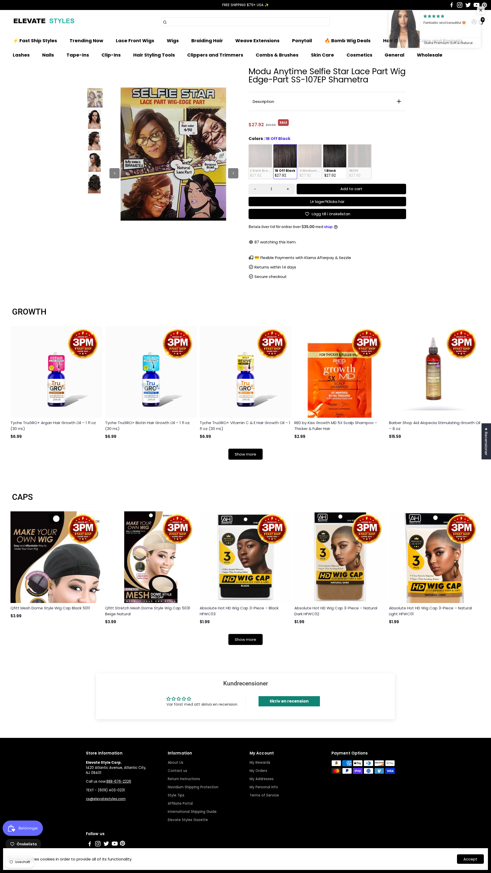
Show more (245, 454)
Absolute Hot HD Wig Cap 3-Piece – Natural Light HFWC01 (430, 611)
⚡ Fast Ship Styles (35, 40)
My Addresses (262, 779)
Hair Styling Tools (154, 55)
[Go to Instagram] (459, 5)
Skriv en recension (289, 701)
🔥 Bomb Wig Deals (348, 40)
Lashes (21, 55)
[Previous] (114, 173)
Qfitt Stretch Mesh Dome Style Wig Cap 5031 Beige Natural (147, 611)
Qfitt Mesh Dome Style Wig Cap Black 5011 (50, 608)
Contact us (177, 770)
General (394, 55)
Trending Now (86, 40)
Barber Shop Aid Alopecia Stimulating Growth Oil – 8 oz (434, 425)
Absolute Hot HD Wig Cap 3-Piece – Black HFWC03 (239, 611)
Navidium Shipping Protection (193, 787)
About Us (175, 762)
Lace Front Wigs (135, 40)
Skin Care (322, 55)
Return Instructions (184, 779)
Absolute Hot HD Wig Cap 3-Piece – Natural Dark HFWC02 (335, 611)
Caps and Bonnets (440, 40)
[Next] (233, 173)
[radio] (260, 161)
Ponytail (302, 40)
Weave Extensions (257, 40)
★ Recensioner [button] (486, 441)
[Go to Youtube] (476, 5)
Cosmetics (359, 55)
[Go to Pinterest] (484, 5)
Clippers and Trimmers (215, 55)
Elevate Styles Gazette (188, 819)
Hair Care (394, 40)
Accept (470, 859)
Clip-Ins (111, 55)
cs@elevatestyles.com (106, 798)
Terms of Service (264, 795)
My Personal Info (264, 787)
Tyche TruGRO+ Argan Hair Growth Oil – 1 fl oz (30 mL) (53, 425)
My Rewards (260, 762)
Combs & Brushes (277, 55)
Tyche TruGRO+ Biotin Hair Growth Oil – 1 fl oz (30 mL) (147, 425)
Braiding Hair (207, 40)
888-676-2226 (118, 781)
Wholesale (429, 55)
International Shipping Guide (192, 811)
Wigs (173, 40)
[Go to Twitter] (468, 5)
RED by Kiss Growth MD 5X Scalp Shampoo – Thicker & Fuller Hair (335, 425)
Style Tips (176, 795)
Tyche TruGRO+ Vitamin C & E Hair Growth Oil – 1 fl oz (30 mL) (245, 425)
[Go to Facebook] (451, 5)
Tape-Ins (77, 55)
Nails (48, 55)
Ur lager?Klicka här (327, 201)
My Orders (258, 770)
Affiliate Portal (180, 803)
